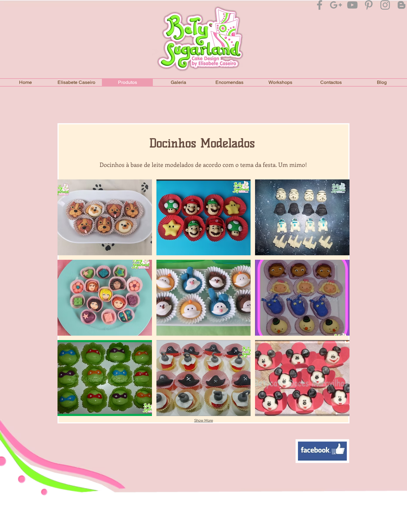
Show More (203, 420)
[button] (178, 82)
